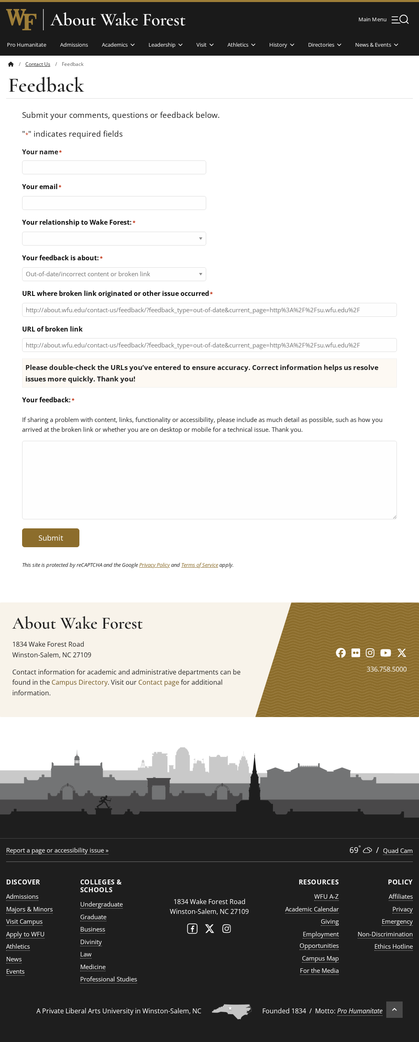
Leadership (162, 44)
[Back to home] (11, 64)
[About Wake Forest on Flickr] (355, 652)
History (278, 44)
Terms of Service (199, 564)
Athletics (238, 44)
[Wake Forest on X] (209, 930)
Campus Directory (80, 682)
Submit (50, 538)
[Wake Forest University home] (21, 19)
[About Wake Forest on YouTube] (385, 652)
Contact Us (37, 64)
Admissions (74, 44)
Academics (115, 44)
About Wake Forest (118, 20)
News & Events (373, 44)
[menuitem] (16, 64)
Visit (201, 44)
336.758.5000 (387, 669)
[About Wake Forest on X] (402, 652)
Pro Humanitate (26, 44)
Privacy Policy (154, 564)
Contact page (158, 682)
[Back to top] (394, 1009)
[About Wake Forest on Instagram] (370, 652)
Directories (321, 44)
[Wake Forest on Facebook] (192, 930)
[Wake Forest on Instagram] (226, 930)
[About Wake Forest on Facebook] (341, 652)
